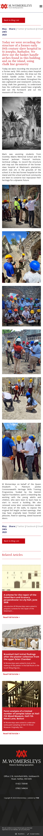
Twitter (20, 28)
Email (40, 28)
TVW (37, 798)
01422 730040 (22, 783)
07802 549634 (22, 788)
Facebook (31, 28)
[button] (41, 6)
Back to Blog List (11, 20)
